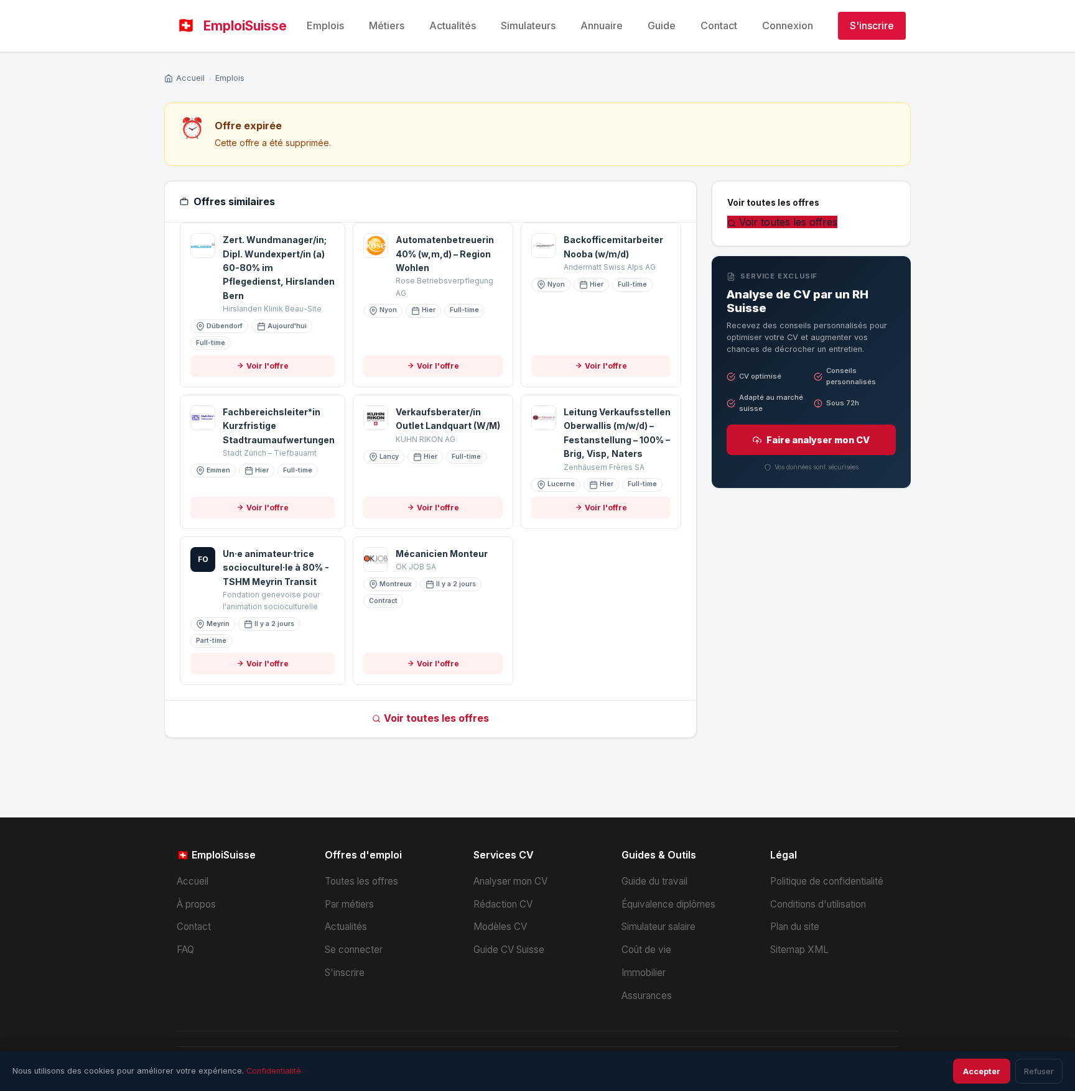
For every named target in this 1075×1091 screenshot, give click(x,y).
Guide (662, 25)
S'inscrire (872, 25)
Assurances (646, 995)
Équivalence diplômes (668, 904)
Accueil (190, 78)
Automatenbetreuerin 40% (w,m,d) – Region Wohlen (445, 253)
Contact (718, 25)
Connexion (787, 25)
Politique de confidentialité (826, 881)
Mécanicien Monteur (442, 553)
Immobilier (643, 972)
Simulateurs (528, 25)
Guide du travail (654, 881)
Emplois (325, 25)
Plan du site (794, 926)
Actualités (452, 25)
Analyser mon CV (510, 881)
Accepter (981, 1071)
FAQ (185, 949)
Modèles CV (500, 926)
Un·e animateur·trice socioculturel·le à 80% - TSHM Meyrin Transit (276, 567)
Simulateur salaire (658, 926)
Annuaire (601, 25)
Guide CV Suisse (508, 949)
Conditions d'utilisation (818, 904)
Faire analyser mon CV (818, 440)
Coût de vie (646, 949)
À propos (196, 904)
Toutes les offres (361, 881)
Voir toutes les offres (436, 718)
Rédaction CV (503, 904)
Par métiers (349, 904)
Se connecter (354, 949)
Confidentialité (273, 1070)
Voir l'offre (267, 366)
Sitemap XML (799, 949)
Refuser (1039, 1071)
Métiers (386, 25)
